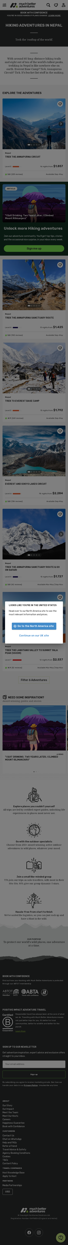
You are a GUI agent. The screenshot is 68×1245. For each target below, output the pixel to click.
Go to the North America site (36, 626)
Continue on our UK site (34, 635)
